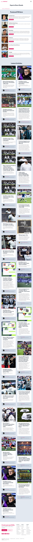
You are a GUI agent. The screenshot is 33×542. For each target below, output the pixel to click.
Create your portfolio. (8, 525)
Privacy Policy (7, 538)
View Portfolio (11, 19)
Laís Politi (10, 52)
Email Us (27, 528)
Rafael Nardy (11, 30)
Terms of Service (4, 538)
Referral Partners (23, 534)
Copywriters (18, 528)
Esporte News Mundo (11, 90)
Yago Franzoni (7, 146)
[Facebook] (2, 533)
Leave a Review (28, 532)
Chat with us (28, 529)
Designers (17, 531)
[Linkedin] (5, 533)
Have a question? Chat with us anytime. (7, 527)
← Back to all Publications (6, 8)
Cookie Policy (17, 538)
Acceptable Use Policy (12, 538)
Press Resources (23, 529)
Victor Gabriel (23, 403)
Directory (22, 532)
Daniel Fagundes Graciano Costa (25, 121)
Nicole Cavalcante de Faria (24, 242)
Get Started (4, 530)
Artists (17, 530)
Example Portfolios (22, 531)
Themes (22, 533)
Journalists (18, 527)
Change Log (28, 531)
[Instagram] (7, 533)
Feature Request (28, 530)
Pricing (22, 527)
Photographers (18, 529)
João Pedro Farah (11, 15)
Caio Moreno (11, 37)
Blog (22, 528)
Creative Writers (18, 532)
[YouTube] (8, 533)
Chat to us (10, 530)
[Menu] (31, 1)
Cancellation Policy (22, 538)
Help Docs (27, 527)
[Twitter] (4, 533)
